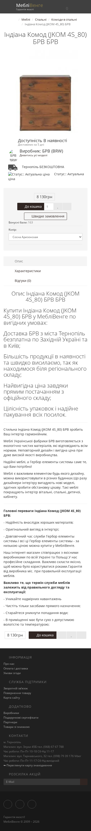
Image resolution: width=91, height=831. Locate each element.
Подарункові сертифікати (21, 718)
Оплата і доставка (16, 668)
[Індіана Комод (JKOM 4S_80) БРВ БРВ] (46, 92)
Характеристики (27, 271)
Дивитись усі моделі (33, 155)
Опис (18, 261)
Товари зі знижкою (17, 727)
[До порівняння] (67, 206)
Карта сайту (12, 698)
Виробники (11, 713)
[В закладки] (57, 206)
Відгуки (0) (22, 280)
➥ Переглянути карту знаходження (28, 765)
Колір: (13, 230)
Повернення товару (17, 693)
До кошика (33, 206)
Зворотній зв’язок (16, 688)
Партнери (10, 722)
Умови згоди (12, 673)
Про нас (9, 664)
